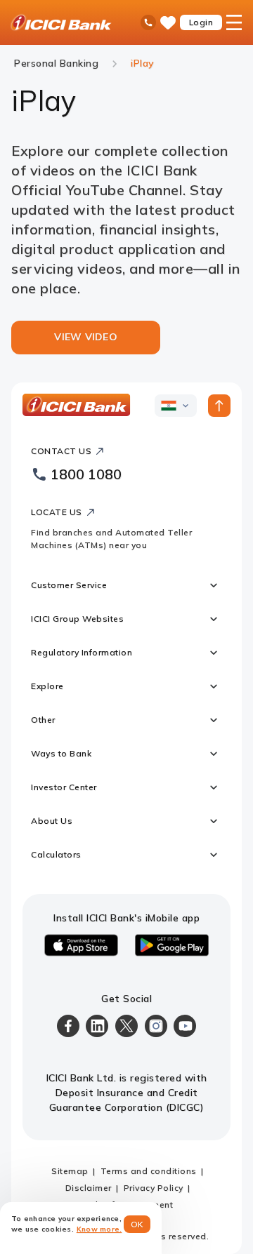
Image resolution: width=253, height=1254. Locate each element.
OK (137, 1224)
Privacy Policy (153, 1187)
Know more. (99, 1229)
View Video (85, 337)
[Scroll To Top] (219, 405)
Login (201, 22)
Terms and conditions (148, 1171)
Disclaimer (88, 1187)
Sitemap (70, 1171)
